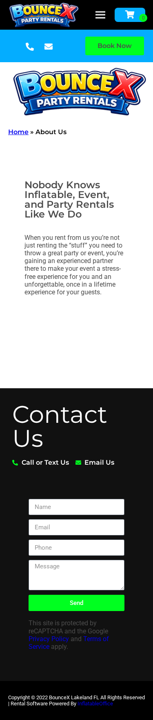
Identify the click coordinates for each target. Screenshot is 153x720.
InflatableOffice (95, 703)
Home (18, 132)
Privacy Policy (49, 639)
